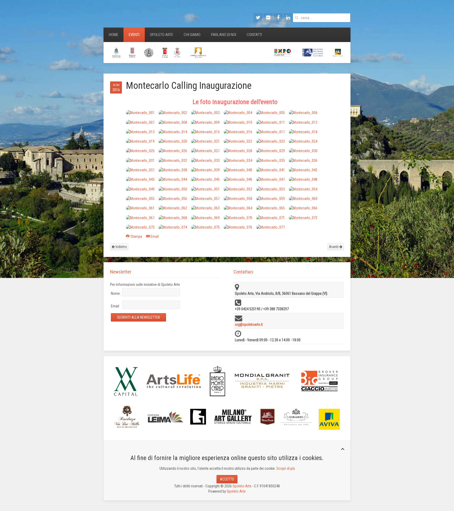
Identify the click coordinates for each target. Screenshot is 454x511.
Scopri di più (285, 468)
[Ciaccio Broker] (319, 381)
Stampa (136, 236)
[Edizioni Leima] (165, 416)
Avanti (334, 247)
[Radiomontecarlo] (217, 380)
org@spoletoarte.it (249, 324)
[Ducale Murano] (267, 416)
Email (155, 236)
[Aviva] (329, 419)
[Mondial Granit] (262, 381)
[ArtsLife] (174, 381)
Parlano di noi (223, 34)
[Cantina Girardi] (296, 416)
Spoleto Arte (161, 34)
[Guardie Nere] (198, 416)
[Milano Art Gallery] (233, 416)
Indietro (121, 247)
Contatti (254, 34)
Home (113, 34)
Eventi (134, 34)
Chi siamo (192, 34)
